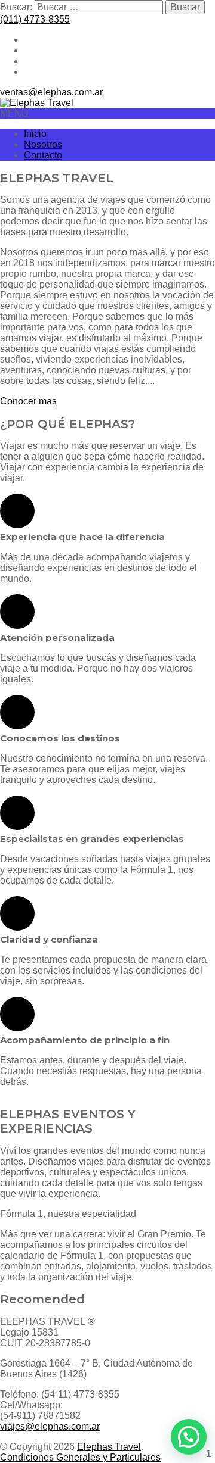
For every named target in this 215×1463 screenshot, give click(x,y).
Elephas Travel (109, 1447)
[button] (189, 1437)
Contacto (43, 155)
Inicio (35, 134)
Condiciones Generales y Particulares (80, 1457)
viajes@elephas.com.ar (50, 1426)
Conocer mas (28, 401)
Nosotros (43, 144)
